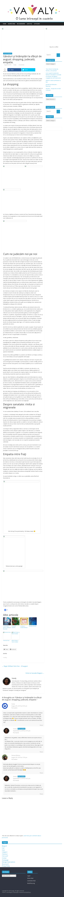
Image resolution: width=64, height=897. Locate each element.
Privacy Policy (6, 866)
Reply (41, 725)
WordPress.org (31, 883)
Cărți (3, 850)
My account (5, 864)
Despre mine (11, 23)
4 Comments (21, 64)
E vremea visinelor (14, 626)
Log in (28, 875)
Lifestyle (29, 23)
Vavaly (14, 64)
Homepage (5, 860)
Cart (3, 848)
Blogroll (4, 846)
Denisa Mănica (15, 755)
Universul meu (6, 640)
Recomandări (21, 23)
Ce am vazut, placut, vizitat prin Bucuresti (7, 627)
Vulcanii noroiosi (32, 626)
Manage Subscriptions (8, 862)
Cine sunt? (5, 856)
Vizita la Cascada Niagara (35, 673)
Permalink (14, 708)
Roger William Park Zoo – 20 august (15, 666)
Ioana (13, 704)
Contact (4, 858)
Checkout (4, 854)
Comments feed (31, 880)
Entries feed (30, 878)
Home (4, 23)
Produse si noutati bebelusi (23, 626)
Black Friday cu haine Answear (15, 641)
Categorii (37, 23)
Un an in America (7, 53)
